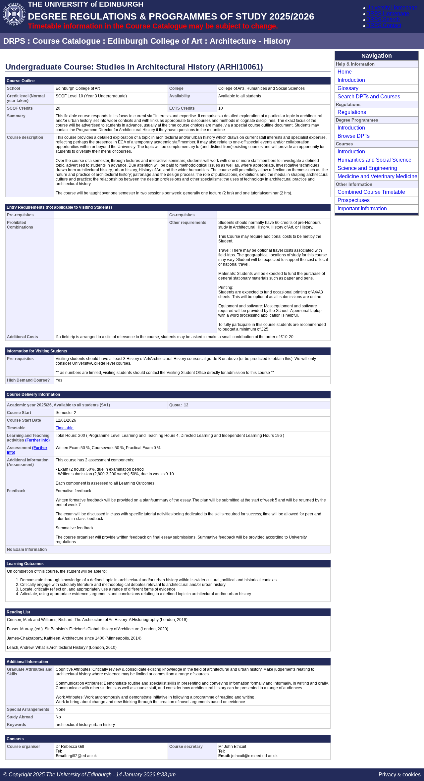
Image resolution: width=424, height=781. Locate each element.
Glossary (348, 88)
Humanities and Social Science (374, 160)
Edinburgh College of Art (155, 40)
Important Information (362, 208)
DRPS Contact (383, 25)
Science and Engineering (367, 168)
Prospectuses (354, 200)
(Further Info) (37, 440)
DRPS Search (383, 19)
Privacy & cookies (400, 774)
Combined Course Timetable (371, 192)
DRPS (14, 40)
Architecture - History (250, 40)
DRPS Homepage (387, 13)
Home (345, 72)
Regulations (352, 112)
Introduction (351, 80)
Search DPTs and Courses (369, 96)
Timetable (65, 428)
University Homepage (391, 7)
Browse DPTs (354, 136)
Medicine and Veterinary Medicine (377, 176)
